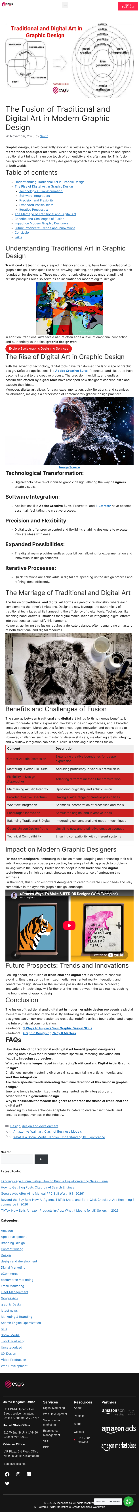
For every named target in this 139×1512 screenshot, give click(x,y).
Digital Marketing (13, 1267)
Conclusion (23, 232)
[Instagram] (18, 1474)
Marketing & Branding (16, 1317)
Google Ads (9, 1298)
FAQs (18, 237)
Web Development (14, 1366)
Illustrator (103, 506)
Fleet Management (14, 1292)
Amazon (7, 1230)
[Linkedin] (28, 1474)
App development (14, 1237)
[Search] (41, 1159)
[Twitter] (7, 1483)
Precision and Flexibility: (36, 200)
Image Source (69, 467)
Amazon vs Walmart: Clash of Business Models (47, 1131)
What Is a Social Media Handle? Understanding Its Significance (59, 1137)
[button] (65, 5)
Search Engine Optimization (21, 1323)
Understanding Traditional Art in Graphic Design (50, 182)
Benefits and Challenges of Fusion (39, 219)
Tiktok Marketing (13, 1341)
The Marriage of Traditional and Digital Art (45, 214)
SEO (4, 1329)
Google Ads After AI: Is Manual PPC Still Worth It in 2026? (43, 1193)
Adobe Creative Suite (71, 371)
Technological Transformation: (41, 191)
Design (15, 1126)
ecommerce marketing (17, 1280)
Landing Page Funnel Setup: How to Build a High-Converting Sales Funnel (54, 1181)
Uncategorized (11, 1347)
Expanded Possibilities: (36, 205)
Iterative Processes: (33, 209)
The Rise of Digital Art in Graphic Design (44, 186)
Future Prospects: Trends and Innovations (45, 228)
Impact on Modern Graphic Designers (42, 223)
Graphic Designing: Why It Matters (49, 1033)
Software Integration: (34, 195)
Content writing (12, 1249)
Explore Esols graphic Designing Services (38, 348)
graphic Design (11, 1304)
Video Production (13, 1360)
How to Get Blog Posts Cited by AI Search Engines (37, 1187)
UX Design (8, 1353)
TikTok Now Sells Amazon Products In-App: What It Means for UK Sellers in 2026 (60, 1210)
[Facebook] (7, 1474)
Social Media (10, 1335)
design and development (40, 1126)
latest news (9, 1310)
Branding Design (13, 1243)
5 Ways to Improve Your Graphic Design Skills (57, 1028)
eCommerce (9, 1273)
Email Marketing (12, 1286)
